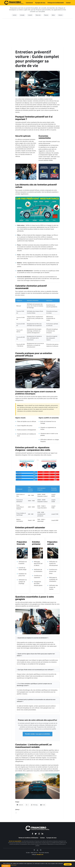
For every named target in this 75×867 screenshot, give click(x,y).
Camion (14, 15)
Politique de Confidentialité (56, 2)
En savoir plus (12, 865)
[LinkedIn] (42, 833)
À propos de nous (40, 2)
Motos (53, 15)
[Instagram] (39, 833)
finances (46, 15)
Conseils (30, 15)
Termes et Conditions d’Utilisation (28, 838)
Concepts (22, 15)
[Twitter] (36, 833)
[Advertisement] (37, 32)
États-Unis (38, 15)
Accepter (67, 864)
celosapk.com (39, 854)
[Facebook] (32, 833)
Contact (68, 2)
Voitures (60, 15)
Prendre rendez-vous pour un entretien (37, 734)
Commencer (29, 2)
